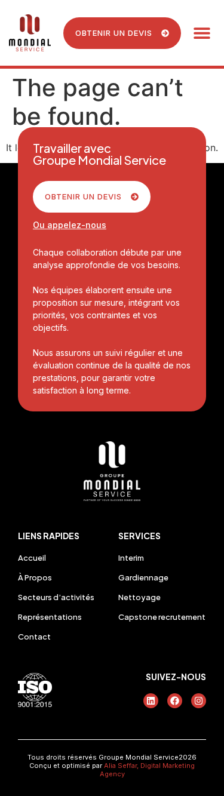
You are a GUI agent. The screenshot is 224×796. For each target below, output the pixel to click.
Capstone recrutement (161, 617)
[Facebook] (174, 700)
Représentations (50, 617)
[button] (201, 33)
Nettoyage (139, 597)
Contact (34, 636)
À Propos (35, 577)
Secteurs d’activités (56, 597)
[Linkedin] (150, 700)
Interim (131, 558)
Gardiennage (143, 577)
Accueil (32, 558)
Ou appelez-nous (69, 225)
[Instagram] (198, 700)
